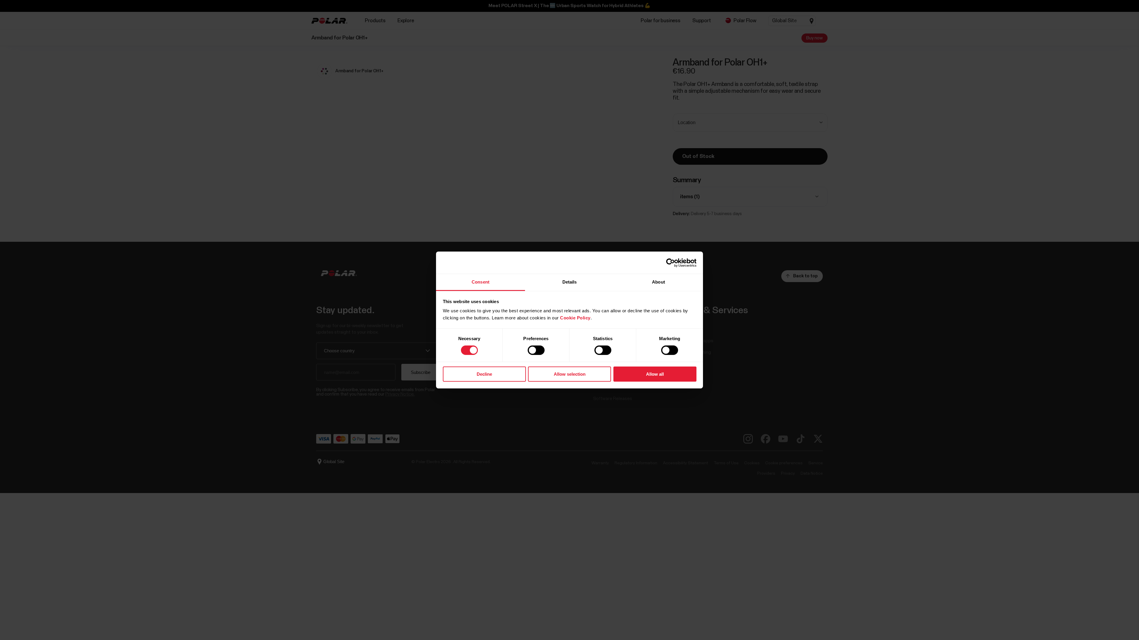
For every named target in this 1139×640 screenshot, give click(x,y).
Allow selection (570, 374)
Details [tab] (569, 281)
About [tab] (658, 281)
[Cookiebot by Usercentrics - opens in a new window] (670, 262)
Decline (484, 374)
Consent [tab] (480, 281)
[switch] (536, 350)
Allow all (655, 374)
